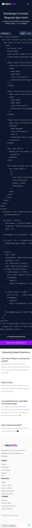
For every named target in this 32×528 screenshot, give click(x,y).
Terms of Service (7, 509)
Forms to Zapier (6, 488)
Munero (16, 515)
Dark (29, 33)
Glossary (4, 473)
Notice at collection (9, 526)
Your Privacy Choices (8, 506)
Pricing (3, 464)
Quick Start (5, 467)
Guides (3, 482)
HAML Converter (7, 494)
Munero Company (7, 428)
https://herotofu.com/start (10, 415)
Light (22, 33)
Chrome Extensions (7, 491)
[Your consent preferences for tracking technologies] (29, 525)
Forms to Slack (6, 485)
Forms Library (5, 470)
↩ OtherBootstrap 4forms (16, 337)
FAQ (2, 476)
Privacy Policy (6, 503)
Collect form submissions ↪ (16, 343)
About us (4, 500)
